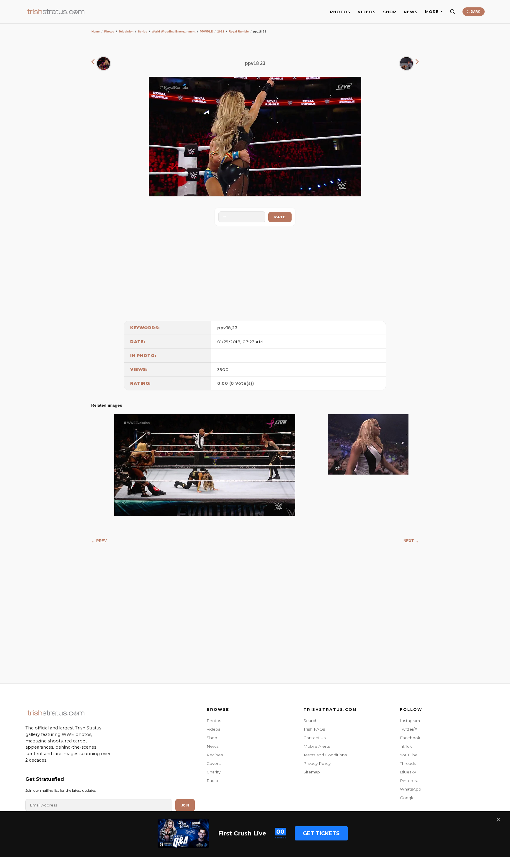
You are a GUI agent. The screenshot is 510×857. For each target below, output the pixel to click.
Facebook (410, 737)
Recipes (215, 754)
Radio (212, 780)
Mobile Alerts (316, 746)
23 (235, 327)
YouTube (409, 754)
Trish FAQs (314, 729)
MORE (432, 11)
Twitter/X (408, 729)
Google (407, 797)
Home (95, 31)
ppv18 (224, 327)
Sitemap (311, 772)
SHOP (389, 12)
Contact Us (314, 737)
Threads (408, 763)
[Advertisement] (255, 272)
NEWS (411, 12)
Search (310, 720)
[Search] (452, 11)
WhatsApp (410, 789)
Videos (213, 729)
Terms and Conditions (325, 754)
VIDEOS (367, 12)
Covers (213, 763)
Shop (212, 737)
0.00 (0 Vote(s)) (235, 383)
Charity (213, 772)
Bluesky (408, 772)
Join (185, 805)
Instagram (410, 720)
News (212, 746)
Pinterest (409, 780)
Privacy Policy (317, 763)
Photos (109, 31)
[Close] (498, 819)
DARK (475, 11)
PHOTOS (340, 12)
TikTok (406, 746)
